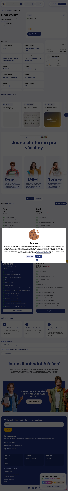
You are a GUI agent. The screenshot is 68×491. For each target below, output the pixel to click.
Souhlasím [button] (38, 256)
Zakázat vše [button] (30, 256)
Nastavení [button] (32, 260)
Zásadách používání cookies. (43, 252)
